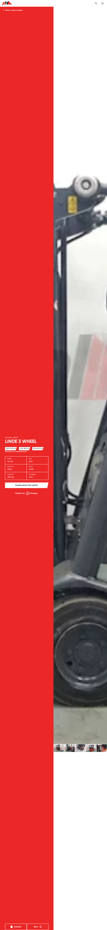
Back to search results (13, 10)
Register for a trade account (16, 451)
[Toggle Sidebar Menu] (102, 3)
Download (17, 926)
